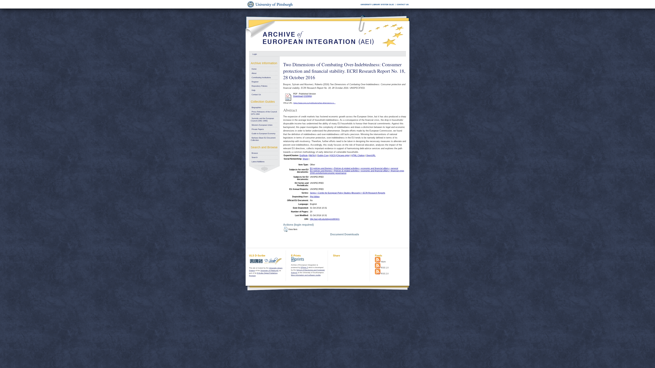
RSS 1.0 (385, 268)
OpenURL (371, 155)
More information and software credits (306, 275)
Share (305, 159)
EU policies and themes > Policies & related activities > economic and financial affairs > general (354, 168)
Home (254, 69)
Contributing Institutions (261, 77)
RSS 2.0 (385, 273)
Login (254, 54)
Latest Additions (258, 162)
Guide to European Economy (263, 133)
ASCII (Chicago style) (340, 155)
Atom (383, 262)
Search (255, 157)
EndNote (304, 155)
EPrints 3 (304, 267)
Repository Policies (259, 86)
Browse (255, 153)
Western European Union (262, 125)
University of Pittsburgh (269, 270)
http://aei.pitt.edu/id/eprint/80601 (325, 219)
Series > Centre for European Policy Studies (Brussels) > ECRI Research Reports (347, 193)
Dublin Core (323, 155)
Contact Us (256, 94)
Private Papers (258, 129)
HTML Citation (358, 155)
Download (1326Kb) (302, 96)
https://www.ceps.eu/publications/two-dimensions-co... (314, 103)
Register (255, 82)
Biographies (256, 107)
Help (253, 90)
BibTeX (312, 155)
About (254, 73)
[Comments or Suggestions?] (401, 8)
